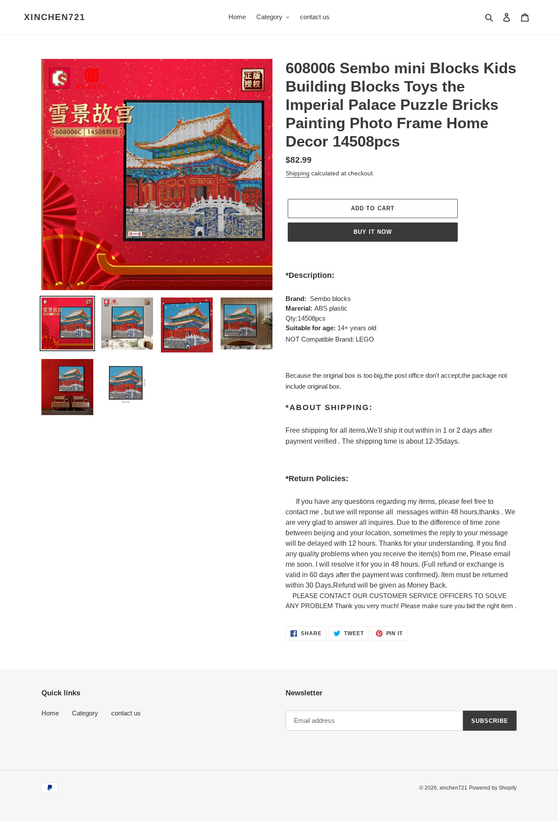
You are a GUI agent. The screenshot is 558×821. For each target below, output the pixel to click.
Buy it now (373, 232)
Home (50, 713)
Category (85, 713)
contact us (126, 713)
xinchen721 (54, 17)
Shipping (298, 173)
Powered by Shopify (493, 788)
